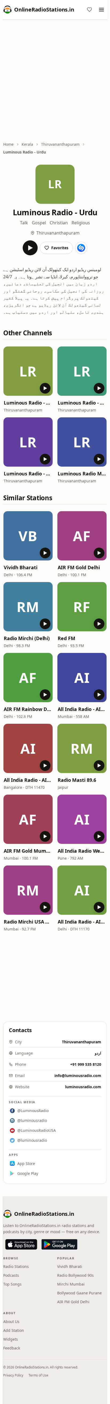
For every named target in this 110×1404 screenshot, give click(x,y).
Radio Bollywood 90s (75, 1275)
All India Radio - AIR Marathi (82, 709)
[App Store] (21, 1244)
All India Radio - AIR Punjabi (82, 921)
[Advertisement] (55, 81)
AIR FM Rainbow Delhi (28, 709)
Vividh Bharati (20, 567)
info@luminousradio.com (77, 1075)
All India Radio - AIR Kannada (28, 780)
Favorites (59, 247)
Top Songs (12, 1284)
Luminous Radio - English (28, 473)
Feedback (11, 1348)
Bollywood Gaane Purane (79, 1292)
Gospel (39, 223)
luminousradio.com (83, 1086)
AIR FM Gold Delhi (79, 567)
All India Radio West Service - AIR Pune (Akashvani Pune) (82, 851)
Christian (59, 223)
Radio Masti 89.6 (77, 780)
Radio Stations (16, 1266)
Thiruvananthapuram (60, 144)
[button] (28, 371)
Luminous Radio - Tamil (28, 402)
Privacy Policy (13, 1375)
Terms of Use (38, 1375)
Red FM (66, 638)
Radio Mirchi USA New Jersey (28, 921)
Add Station (13, 1330)
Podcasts (11, 1275)
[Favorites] (89, 9)
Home (8, 144)
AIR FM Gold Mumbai (28, 851)
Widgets (10, 1339)
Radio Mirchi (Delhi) (27, 638)
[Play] (30, 247)
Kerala (27, 144)
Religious (81, 223)
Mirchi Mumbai (71, 1284)
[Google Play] (59, 1244)
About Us (11, 1321)
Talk (24, 223)
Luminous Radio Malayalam (82, 473)
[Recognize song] (81, 248)
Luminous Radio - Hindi (82, 402)
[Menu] (101, 9)
